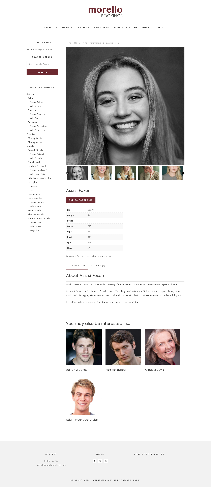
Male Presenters (37, 130)
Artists (84, 43)
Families (33, 186)
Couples (33, 182)
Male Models (34, 194)
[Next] (183, 173)
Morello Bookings (105, 11)
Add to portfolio (81, 200)
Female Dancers (37, 114)
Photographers (35, 142)
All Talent (76, 43)
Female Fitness (36, 222)
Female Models (35, 162)
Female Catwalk (36, 154)
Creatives (31, 134)
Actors (91, 43)
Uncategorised (105, 256)
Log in (137, 480)
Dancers (32, 110)
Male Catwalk (35, 158)
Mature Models (35, 198)
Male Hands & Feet (38, 174)
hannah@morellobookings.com (51, 465)
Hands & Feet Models (38, 166)
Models (30, 146)
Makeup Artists (35, 138)
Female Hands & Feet (39, 170)
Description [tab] (77, 265)
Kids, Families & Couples (39, 178)
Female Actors (101, 43)
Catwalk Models (35, 150)
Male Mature (35, 206)
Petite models (34, 210)
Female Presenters (38, 126)
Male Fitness (35, 226)
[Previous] (67, 173)
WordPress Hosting (105, 480)
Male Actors (35, 106)
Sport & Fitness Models (39, 218)
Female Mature (36, 202)
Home (68, 43)
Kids (31, 190)
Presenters (33, 122)
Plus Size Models (36, 214)
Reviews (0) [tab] (98, 265)
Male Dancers (35, 118)
